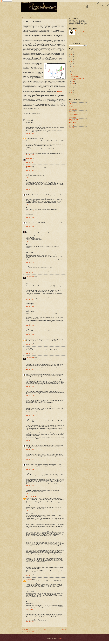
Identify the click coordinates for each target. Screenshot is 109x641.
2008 (72, 94)
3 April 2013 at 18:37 (30, 133)
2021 (72, 52)
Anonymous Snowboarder (31, 496)
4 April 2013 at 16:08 (30, 369)
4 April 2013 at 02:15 (30, 272)
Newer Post (25, 629)
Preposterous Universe (73, 116)
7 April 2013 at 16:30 (30, 510)
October (73, 66)
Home (44, 629)
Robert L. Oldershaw (30, 230)
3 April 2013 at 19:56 (30, 170)
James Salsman (29, 158)
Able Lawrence (29, 579)
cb (26, 136)
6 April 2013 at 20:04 (30, 493)
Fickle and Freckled (73, 109)
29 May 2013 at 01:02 (30, 621)
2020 (72, 54)
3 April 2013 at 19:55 (30, 162)
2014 (72, 61)
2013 (72, 63)
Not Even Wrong (72, 112)
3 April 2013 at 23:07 (30, 210)
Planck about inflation (75, 73)
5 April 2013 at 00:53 (30, 386)
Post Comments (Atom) (31, 631)
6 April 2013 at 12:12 (30, 485)
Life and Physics (72, 111)
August (73, 69)
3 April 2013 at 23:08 (30, 217)
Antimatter (71, 103)
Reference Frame (72, 122)
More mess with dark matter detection (78, 74)
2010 (72, 90)
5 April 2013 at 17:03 (30, 395)
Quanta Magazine (72, 117)
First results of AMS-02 (75, 76)
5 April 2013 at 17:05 (30, 415)
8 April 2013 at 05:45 (30, 575)
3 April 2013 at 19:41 (30, 154)
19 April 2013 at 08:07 (30, 609)
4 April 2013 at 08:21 (30, 334)
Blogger (60, 638)
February (73, 83)
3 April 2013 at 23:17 (30, 226)
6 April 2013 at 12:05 (30, 469)
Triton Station (71, 127)
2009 (72, 92)
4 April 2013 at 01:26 (30, 262)
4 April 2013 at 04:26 (30, 325)
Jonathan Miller (29, 338)
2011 (72, 88)
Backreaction (71, 106)
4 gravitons (71, 101)
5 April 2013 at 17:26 (30, 440)
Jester (27, 193)
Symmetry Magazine (73, 125)
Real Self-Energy (72, 120)
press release (59, 91)
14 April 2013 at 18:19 (30, 598)
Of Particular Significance (74, 114)
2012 (72, 87)
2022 (72, 51)
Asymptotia (71, 104)
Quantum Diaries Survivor (74, 119)
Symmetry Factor (72, 124)
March (73, 81)
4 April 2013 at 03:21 (30, 306)
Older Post (64, 629)
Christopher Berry (72, 108)
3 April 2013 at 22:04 (30, 204)
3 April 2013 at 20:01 (30, 177)
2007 (72, 95)
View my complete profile (79, 31)
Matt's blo (37, 110)
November (74, 64)
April (72, 71)
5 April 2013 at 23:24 (30, 449)
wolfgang (28, 389)
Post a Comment (28, 624)
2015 (72, 59)
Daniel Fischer (29, 166)
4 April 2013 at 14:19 (30, 344)
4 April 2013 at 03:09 (30, 299)
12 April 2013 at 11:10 (30, 588)
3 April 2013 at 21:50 (30, 189)
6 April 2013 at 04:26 (30, 459)
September (74, 68)
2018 (72, 56)
